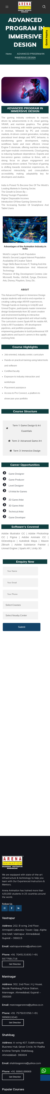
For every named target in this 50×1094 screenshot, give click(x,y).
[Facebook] (11, 908)
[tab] (25, 428)
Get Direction (15, 964)
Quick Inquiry (46, 38)
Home (9, 53)
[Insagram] (5, 908)
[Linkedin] (18, 908)
